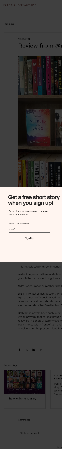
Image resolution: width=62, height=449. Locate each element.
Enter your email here (19, 223)
